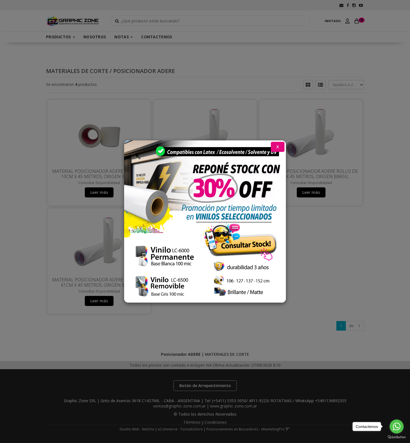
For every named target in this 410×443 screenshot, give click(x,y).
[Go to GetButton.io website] (397, 437)
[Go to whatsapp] (397, 426)
